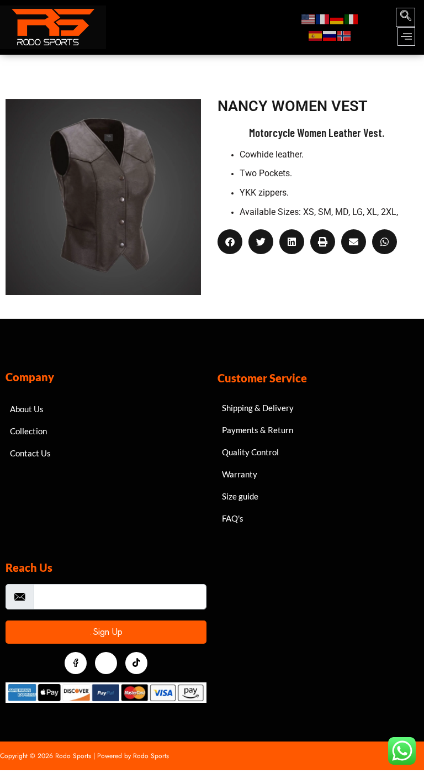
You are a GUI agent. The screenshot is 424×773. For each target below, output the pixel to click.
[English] (308, 18)
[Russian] (330, 35)
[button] (405, 17)
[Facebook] (76, 663)
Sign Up (107, 632)
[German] (337, 18)
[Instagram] (106, 663)
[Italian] (351, 18)
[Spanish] (316, 35)
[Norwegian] (344, 35)
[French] (323, 18)
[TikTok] (136, 663)
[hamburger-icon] (273, 27)
